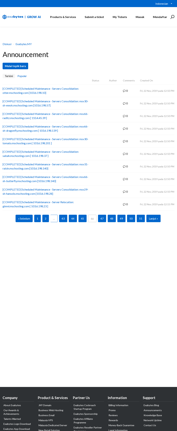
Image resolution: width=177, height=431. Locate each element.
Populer (22, 76)
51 (140, 218)
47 (102, 218)
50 (131, 218)
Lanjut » (153, 218)
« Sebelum (24, 218)
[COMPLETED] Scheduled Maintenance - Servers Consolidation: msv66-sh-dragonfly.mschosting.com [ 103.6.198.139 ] (45, 128)
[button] (171, 17)
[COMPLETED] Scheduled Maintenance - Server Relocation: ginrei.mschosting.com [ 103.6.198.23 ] (38, 204)
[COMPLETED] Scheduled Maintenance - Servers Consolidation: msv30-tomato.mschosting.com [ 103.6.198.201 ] (45, 141)
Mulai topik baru (15, 66)
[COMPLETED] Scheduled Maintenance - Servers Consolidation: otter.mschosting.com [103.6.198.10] (41, 90)
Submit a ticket (94, 16)
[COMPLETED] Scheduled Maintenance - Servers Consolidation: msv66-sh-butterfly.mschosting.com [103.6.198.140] (45, 179)
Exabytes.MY (24, 44)
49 (121, 218)
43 (63, 218)
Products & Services (63, 16)
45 (82, 218)
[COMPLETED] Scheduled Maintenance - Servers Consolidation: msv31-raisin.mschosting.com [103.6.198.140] (45, 166)
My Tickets (120, 16)
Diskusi (7, 44)
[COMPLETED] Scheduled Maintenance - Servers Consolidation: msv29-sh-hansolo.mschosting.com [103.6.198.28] (45, 191)
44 (72, 218)
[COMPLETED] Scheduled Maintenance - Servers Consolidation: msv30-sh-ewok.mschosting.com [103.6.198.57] (45, 103)
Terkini (9, 76)
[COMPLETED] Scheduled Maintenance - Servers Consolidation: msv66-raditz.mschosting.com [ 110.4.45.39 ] (45, 116)
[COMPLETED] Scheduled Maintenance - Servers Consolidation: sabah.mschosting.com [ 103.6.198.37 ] (41, 153)
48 (111, 218)
